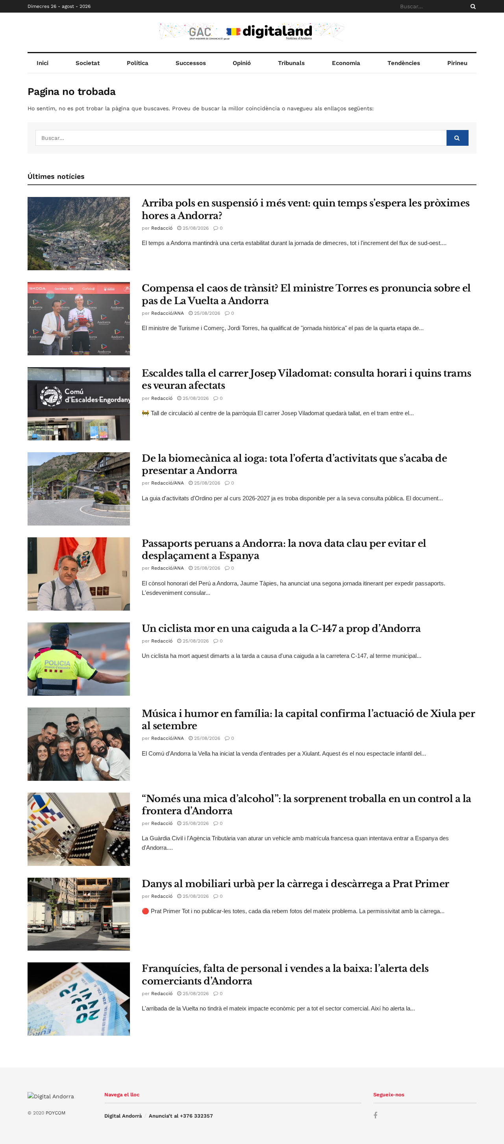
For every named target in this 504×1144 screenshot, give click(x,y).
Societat (88, 63)
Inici (42, 63)
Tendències (403, 63)
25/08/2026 (195, 228)
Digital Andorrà (123, 1116)
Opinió (242, 63)
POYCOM (55, 1113)
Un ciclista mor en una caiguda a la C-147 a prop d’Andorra (281, 628)
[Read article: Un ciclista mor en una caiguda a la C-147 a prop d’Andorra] (79, 659)
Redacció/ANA (167, 313)
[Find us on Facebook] (375, 1115)
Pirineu (457, 63)
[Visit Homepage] (252, 32)
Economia (346, 63)
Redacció (161, 228)
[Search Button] (472, 6)
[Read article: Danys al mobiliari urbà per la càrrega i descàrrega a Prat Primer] (79, 914)
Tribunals (291, 63)
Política (137, 63)
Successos (191, 63)
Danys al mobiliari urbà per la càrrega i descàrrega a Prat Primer (295, 884)
